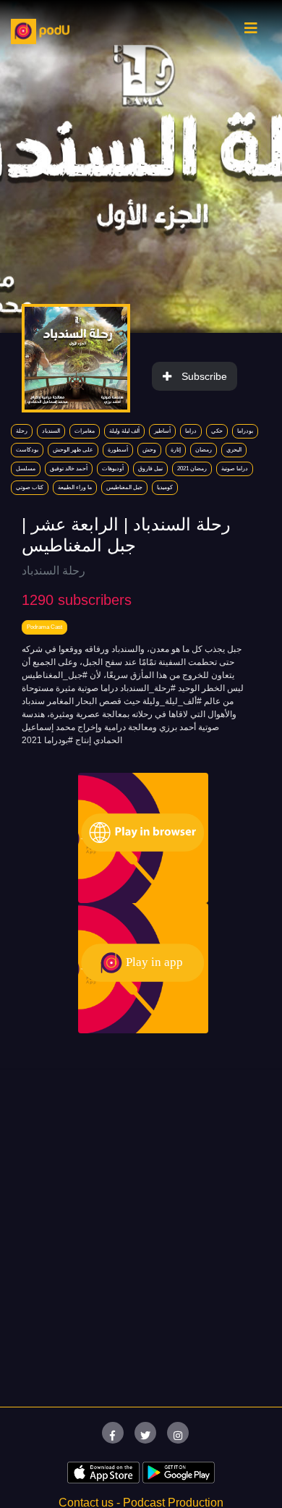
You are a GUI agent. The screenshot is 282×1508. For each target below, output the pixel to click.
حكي (217, 431)
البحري (234, 449)
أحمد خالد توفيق (68, 468)
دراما (191, 431)
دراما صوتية (234, 468)
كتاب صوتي (29, 487)
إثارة (176, 449)
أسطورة (118, 449)
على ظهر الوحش (73, 449)
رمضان (203, 449)
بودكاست (27, 449)
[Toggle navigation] (251, 31)
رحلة (21, 431)
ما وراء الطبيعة (75, 487)
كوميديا (165, 487)
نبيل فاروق (150, 468)
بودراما (245, 431)
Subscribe (204, 376)
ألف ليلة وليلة (124, 431)
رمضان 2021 (192, 468)
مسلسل (25, 468)
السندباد (51, 431)
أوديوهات (113, 468)
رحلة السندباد (53, 570)
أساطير (162, 431)
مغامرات (84, 431)
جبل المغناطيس (124, 487)
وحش (149, 449)
